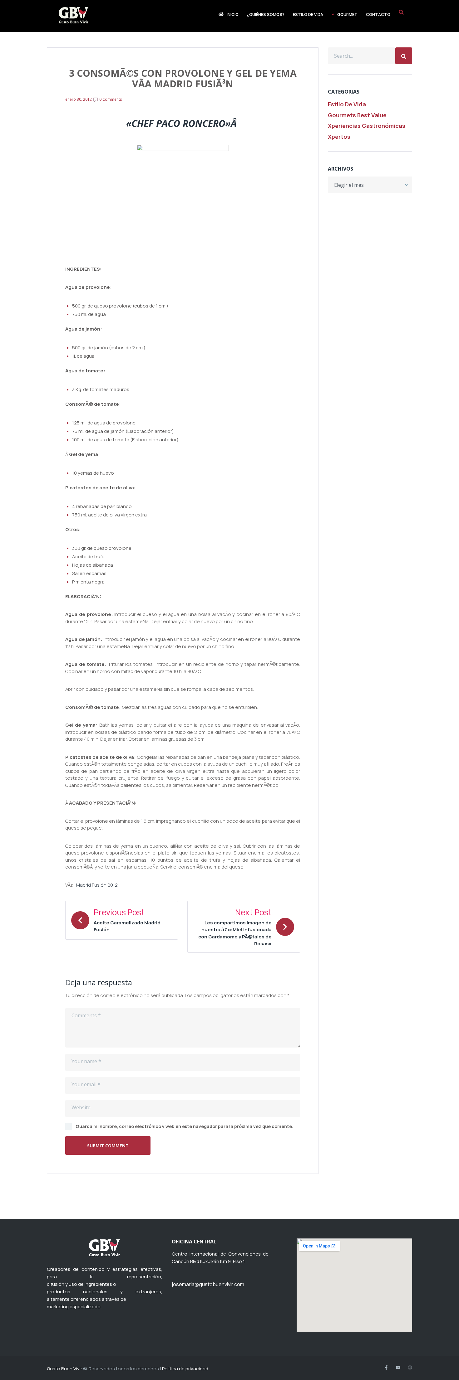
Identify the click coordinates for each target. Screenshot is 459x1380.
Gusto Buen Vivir (64, 1368)
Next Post (253, 912)
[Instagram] (410, 1367)
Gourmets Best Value (357, 115)
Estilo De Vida (347, 104)
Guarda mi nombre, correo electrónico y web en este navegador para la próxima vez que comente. (184, 1126)
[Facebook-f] (386, 1367)
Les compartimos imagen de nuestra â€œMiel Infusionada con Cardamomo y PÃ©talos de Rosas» (235, 933)
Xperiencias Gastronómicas (366, 125)
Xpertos (339, 136)
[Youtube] (398, 1367)
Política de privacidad (185, 1368)
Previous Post (119, 912)
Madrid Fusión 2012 (97, 885)
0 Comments (110, 99)
